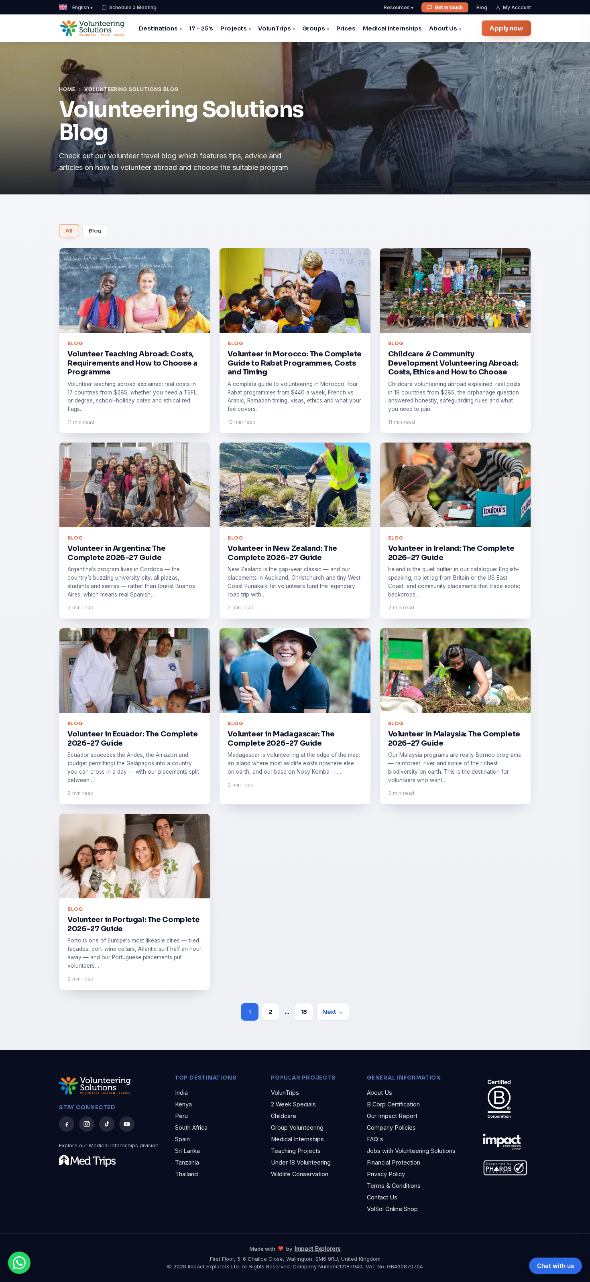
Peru (181, 1115)
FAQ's (375, 1139)
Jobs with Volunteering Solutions (411, 1150)
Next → (332, 1011)
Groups (313, 28)
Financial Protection (393, 1162)
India (181, 1092)
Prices (346, 28)
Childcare (283, 1115)
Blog (481, 7)
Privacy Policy (386, 1174)
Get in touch (449, 7)
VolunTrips (274, 28)
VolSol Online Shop (392, 1208)
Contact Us (382, 1197)
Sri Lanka (187, 1150)
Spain (182, 1139)
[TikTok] (106, 1124)
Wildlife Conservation (299, 1174)
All (69, 230)
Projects (233, 28)
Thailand (186, 1174)
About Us (443, 28)
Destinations (158, 28)
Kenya (183, 1104)
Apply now (506, 28)
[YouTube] (126, 1124)
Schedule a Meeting (133, 7)
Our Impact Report (392, 1115)
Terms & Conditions (394, 1185)
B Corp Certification (393, 1104)
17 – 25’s (201, 28)
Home (67, 89)
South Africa (191, 1127)
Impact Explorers (318, 1248)
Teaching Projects (296, 1150)
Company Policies (391, 1127)
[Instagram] (86, 1124)
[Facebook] (66, 1124)
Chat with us (555, 1266)
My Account (517, 7)
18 (304, 1011)
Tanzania (187, 1162)
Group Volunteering (297, 1127)
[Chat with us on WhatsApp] (19, 1263)
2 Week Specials (293, 1104)
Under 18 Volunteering (301, 1162)
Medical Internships (392, 28)
